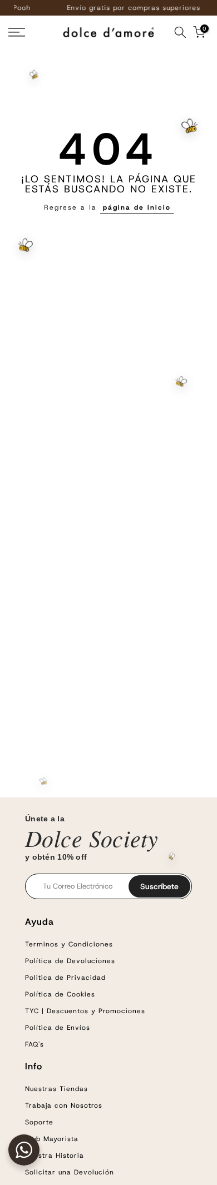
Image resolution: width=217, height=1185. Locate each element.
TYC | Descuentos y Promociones (85, 1010)
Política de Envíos (57, 1027)
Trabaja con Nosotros (63, 1105)
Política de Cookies (60, 994)
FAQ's (34, 1044)
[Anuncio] (118, 8)
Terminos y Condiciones (69, 944)
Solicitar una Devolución (69, 1172)
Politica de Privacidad (65, 977)
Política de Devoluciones (70, 960)
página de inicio (137, 207)
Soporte (39, 1122)
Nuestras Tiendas (56, 1088)
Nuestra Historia (54, 1155)
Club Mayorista (51, 1138)
